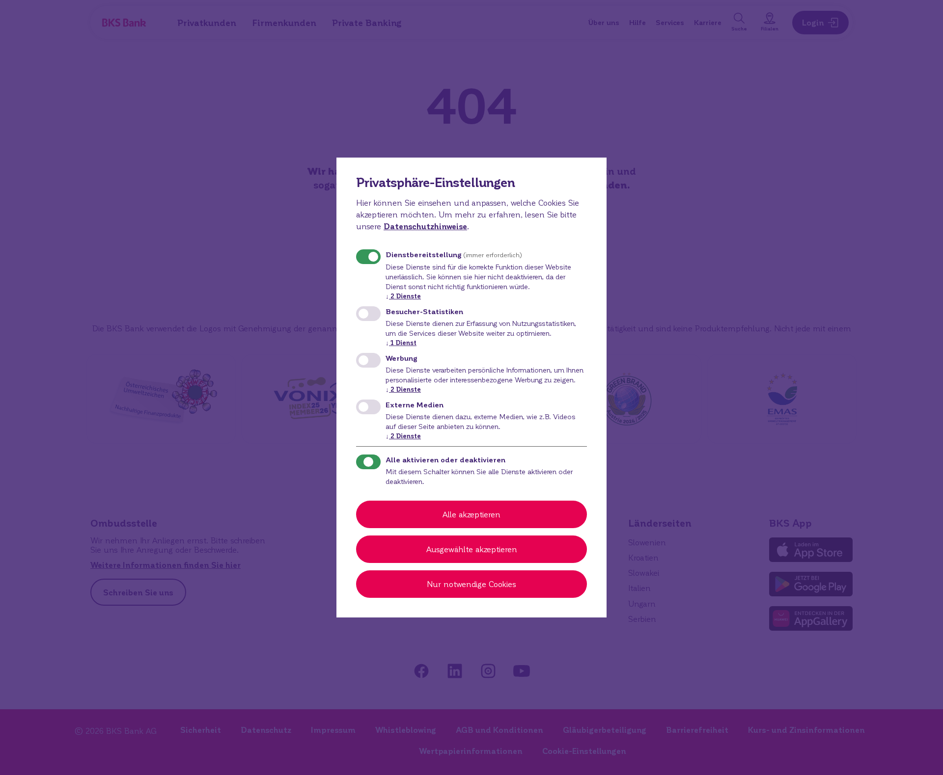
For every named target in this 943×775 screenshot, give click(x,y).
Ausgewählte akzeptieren (471, 549)
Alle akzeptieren (471, 514)
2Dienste (403, 295)
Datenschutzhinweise (425, 226)
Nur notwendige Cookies (471, 583)
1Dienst (401, 342)
